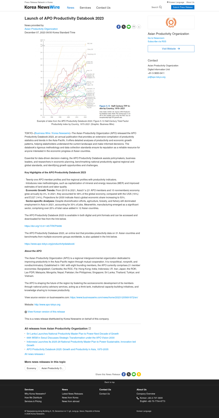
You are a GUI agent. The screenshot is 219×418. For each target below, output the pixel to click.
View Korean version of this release (46, 311)
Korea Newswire (61, 133)
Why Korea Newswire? (35, 393)
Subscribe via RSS (157, 41)
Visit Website (171, 48)
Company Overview (146, 393)
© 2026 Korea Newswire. (35, 413)
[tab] (43, 389)
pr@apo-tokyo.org (156, 76)
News (70, 7)
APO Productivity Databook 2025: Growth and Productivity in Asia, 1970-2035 (67, 349)
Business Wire (42, 133)
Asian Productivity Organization (41, 28)
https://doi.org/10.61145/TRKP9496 (43, 226)
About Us (190, 2)
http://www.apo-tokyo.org (47, 304)
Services (85, 7)
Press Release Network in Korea (39, 2)
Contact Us (103, 7)
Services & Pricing (33, 401)
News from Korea (70, 397)
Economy (31, 368)
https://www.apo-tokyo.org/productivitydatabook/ (50, 243)
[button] (119, 26)
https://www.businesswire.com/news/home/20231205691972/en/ (104, 297)
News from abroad (70, 401)
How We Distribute (33, 397)
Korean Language (176, 2)
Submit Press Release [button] (182, 7)
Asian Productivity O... (52, 368)
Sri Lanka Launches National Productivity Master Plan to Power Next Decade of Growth (73, 333)
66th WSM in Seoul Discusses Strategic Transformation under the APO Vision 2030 (71, 337)
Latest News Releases (72, 393)
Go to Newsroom (156, 37)
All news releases (35, 354)
